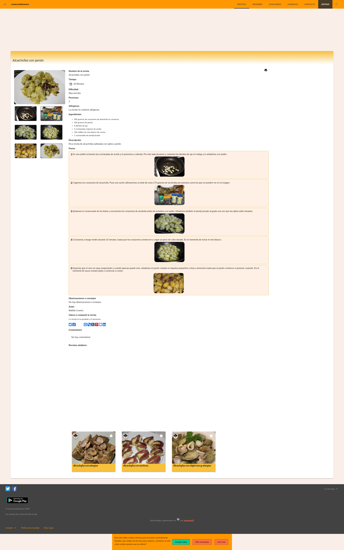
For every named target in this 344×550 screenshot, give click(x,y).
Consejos (293, 4)
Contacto (309, 4)
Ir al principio (331, 488)
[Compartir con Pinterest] (96, 324)
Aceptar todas (181, 542)
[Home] (20, 4)
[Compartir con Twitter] (70, 324)
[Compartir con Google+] (81, 324)
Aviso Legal (48, 528)
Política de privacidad (30, 528)
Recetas (241, 4)
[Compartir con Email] (100, 324)
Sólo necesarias (202, 542)
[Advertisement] (172, 31)
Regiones (257, 4)
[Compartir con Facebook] (74, 324)
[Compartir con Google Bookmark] (85, 324)
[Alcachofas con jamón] (26, 113)
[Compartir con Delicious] (89, 324)
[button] (5, 4)
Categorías (275, 4)
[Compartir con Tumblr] (92, 324)
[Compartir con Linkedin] (104, 324)
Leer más (221, 542)
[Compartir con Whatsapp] (77, 324)
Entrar (325, 4)
